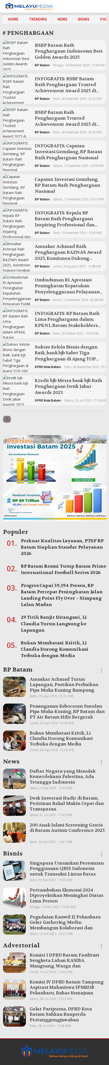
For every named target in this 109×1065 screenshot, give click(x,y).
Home (13, 19)
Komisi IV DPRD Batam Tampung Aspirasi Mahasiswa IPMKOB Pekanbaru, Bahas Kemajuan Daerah (66, 990)
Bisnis (83, 19)
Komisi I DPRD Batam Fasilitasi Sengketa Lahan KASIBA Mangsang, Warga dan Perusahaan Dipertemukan (64, 963)
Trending (38, 19)
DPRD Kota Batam (48, 367)
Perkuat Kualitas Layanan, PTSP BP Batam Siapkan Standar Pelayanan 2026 (62, 547)
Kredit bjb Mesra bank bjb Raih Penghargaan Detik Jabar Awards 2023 (68, 386)
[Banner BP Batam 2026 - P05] (54, 479)
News (62, 19)
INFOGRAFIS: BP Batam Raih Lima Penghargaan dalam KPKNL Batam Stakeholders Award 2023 (67, 322)
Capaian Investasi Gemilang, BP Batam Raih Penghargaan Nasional (67, 185)
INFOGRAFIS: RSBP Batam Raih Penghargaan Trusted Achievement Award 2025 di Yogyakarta (65, 88)
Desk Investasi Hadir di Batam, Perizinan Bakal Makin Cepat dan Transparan (67, 803)
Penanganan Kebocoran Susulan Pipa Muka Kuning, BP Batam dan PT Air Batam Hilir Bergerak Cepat (67, 714)
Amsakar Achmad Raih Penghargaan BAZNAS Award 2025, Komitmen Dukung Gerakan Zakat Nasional (68, 255)
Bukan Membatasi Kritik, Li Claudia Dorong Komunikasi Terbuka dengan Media (54, 649)
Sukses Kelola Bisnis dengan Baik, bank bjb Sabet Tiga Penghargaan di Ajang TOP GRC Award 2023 (66, 356)
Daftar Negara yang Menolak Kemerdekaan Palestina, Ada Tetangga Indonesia (63, 776)
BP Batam (42, 65)
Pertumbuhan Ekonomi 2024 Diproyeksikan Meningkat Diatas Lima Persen (66, 895)
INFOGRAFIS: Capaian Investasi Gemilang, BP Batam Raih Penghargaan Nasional (68, 152)
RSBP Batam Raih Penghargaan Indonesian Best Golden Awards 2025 (69, 51)
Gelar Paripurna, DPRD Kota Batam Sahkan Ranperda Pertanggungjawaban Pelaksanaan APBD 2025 (61, 1017)
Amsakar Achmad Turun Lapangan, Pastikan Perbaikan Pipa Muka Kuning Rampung (64, 684)
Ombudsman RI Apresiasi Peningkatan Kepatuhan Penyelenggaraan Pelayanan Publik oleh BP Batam (67, 289)
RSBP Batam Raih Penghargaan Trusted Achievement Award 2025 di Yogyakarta (65, 121)
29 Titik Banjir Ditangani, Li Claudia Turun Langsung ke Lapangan (54, 623)
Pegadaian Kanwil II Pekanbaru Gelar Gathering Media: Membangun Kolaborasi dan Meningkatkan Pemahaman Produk (65, 928)
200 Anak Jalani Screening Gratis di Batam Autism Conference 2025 (67, 828)
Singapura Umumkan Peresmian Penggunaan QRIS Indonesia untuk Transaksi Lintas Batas (67, 868)
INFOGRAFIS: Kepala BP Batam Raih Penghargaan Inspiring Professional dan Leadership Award (65, 222)
